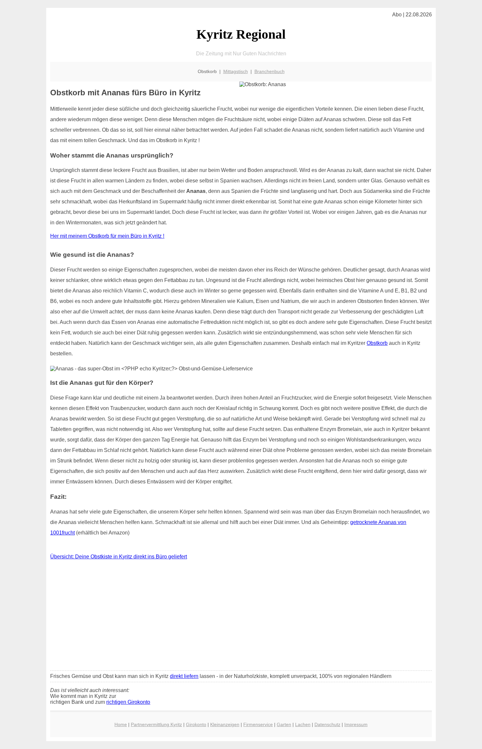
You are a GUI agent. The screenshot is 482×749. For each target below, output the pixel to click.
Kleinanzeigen (224, 724)
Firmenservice (258, 724)
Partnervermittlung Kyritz (156, 724)
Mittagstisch (235, 71)
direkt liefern (184, 676)
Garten (284, 724)
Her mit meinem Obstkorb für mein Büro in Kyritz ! (107, 236)
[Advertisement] (241, 617)
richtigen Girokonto (128, 702)
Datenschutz (327, 724)
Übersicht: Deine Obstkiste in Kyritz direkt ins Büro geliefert (118, 556)
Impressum (356, 724)
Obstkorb (377, 343)
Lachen (303, 724)
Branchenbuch (269, 71)
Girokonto (196, 724)
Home (120, 724)
